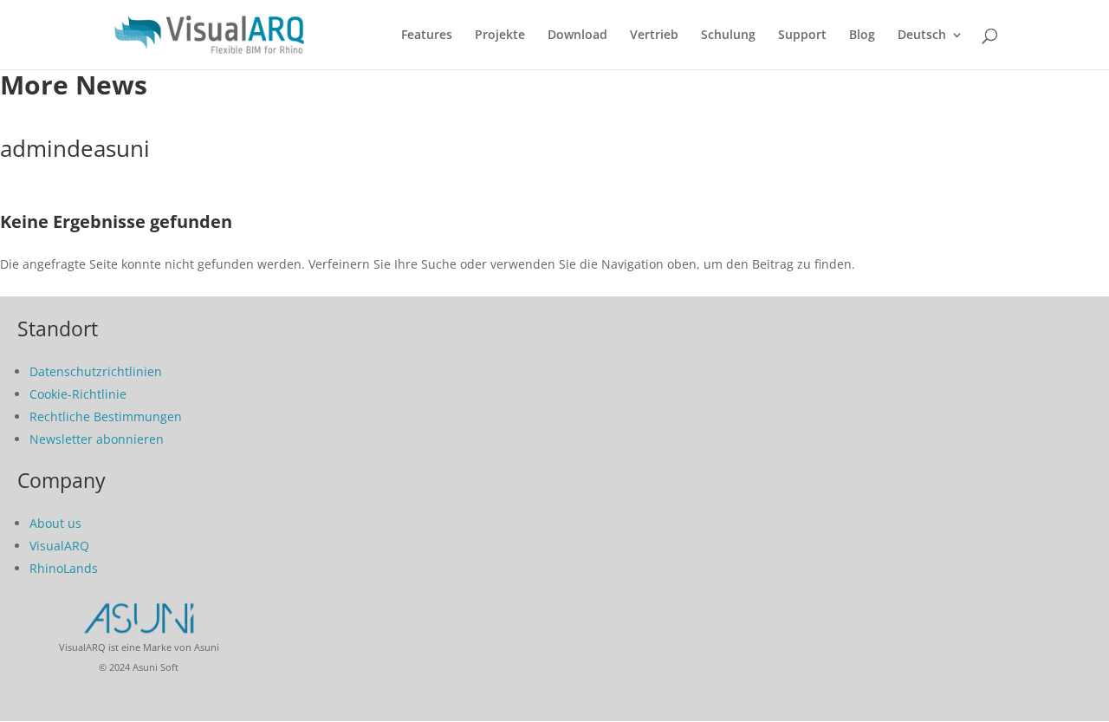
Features (426, 35)
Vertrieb (654, 35)
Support (802, 35)
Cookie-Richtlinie (77, 394)
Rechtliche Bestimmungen (105, 416)
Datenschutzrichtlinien (95, 371)
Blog (862, 35)
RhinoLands (63, 568)
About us (55, 523)
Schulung (728, 35)
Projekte (500, 35)
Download (577, 35)
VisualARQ (59, 545)
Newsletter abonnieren (96, 439)
